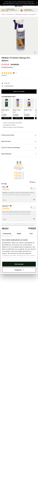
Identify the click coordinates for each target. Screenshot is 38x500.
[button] (19, 3)
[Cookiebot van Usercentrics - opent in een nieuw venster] (28, 228)
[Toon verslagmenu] (34, 200)
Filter (5, 184)
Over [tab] (31, 233)
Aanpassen (17, 270)
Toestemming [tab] (7, 233)
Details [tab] (19, 233)
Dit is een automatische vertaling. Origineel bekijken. (16, 194)
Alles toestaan (19, 264)
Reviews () (4, 75)
